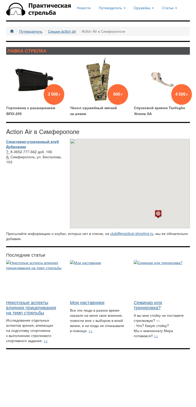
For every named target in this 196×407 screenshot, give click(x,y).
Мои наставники (87, 302)
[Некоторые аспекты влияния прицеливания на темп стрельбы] (34, 278)
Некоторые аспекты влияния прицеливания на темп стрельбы (31, 307)
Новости (84, 7)
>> (46, 340)
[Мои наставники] (98, 278)
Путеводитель (30, 31)
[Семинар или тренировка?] (162, 278)
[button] (158, 214)
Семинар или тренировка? (148, 305)
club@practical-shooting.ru (131, 233)
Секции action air (62, 31)
